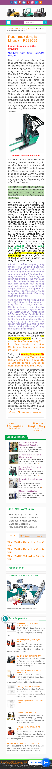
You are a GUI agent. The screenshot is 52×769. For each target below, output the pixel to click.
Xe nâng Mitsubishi (35, 412)
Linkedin (24, 2)
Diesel (12, 536)
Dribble (32, 2)
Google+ (19, 2)
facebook (11, 2)
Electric (39, 536)
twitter (15, 2)
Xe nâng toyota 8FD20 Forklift (28, 687)
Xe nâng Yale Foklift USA (26, 713)
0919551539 (25, 412)
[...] (39, 451)
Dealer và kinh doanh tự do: (14, 763)
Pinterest (28, 2)
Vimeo (36, 2)
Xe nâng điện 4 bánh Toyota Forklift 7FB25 (23, 743)
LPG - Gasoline (25, 536)
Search (45, 22)
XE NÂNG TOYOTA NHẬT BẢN (29, 656)
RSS (40, 2)
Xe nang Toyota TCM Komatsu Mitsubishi (14, 762)
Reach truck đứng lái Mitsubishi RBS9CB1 (22, 38)
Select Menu (8, 22)
